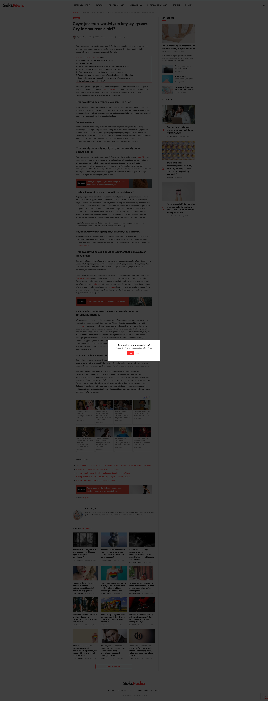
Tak (130, 353)
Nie (138, 353)
